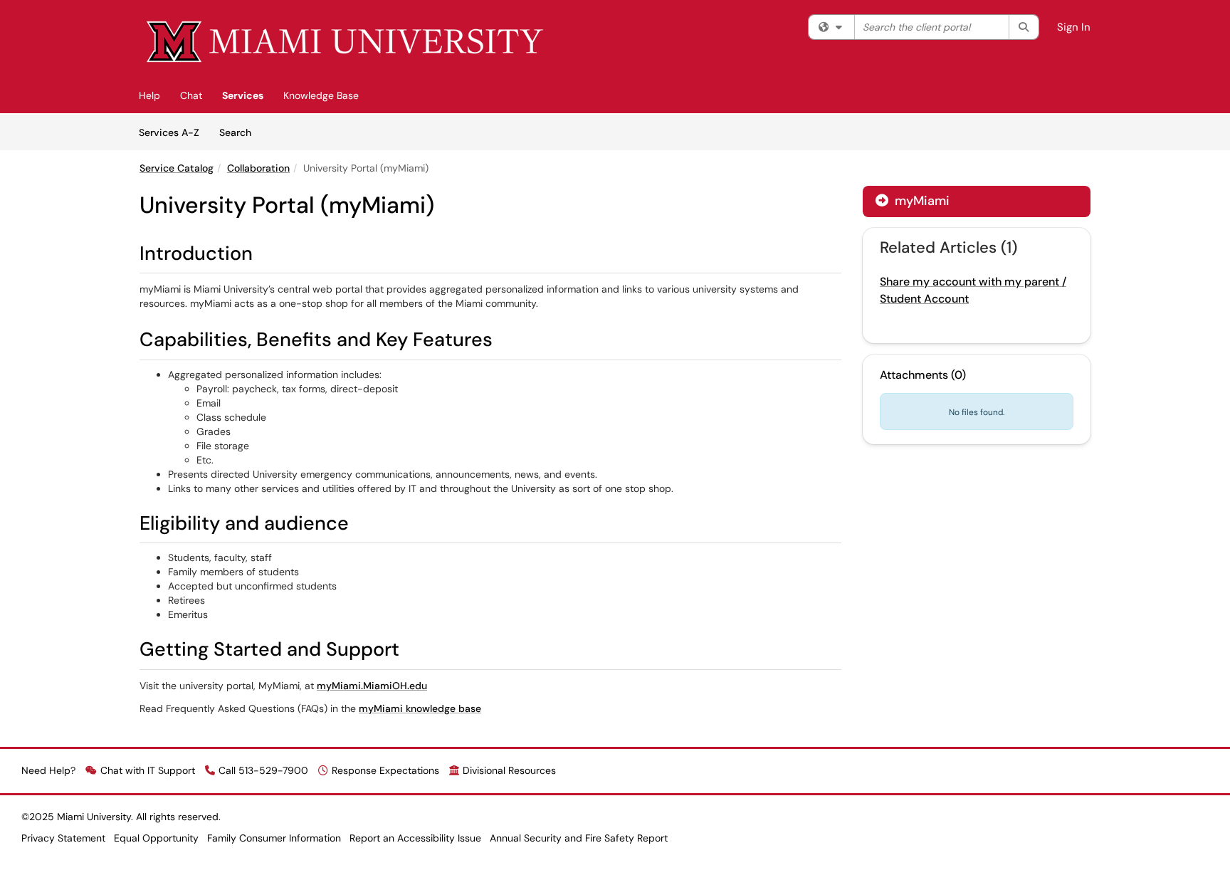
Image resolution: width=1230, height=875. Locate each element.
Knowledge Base (321, 95)
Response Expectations (385, 770)
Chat (191, 95)
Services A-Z (169, 132)
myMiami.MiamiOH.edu (372, 685)
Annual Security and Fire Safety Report (579, 838)
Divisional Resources (509, 770)
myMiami (920, 200)
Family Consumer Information (274, 838)
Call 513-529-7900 (263, 770)
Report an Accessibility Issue (415, 838)
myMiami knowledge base (420, 708)
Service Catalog (177, 168)
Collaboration (258, 168)
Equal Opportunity (156, 838)
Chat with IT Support (147, 770)
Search (240, 132)
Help (149, 95)
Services (242, 95)
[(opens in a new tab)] (346, 42)
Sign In (1073, 27)
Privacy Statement (63, 838)
